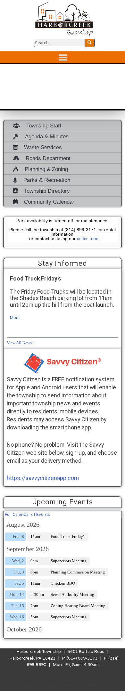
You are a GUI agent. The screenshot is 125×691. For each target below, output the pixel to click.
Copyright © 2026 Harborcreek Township (62, 684)
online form (87, 238)
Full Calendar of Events (27, 514)
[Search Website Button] (90, 43)
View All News (19, 343)
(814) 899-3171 (82, 658)
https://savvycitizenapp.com (43, 478)
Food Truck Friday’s (35, 278)
